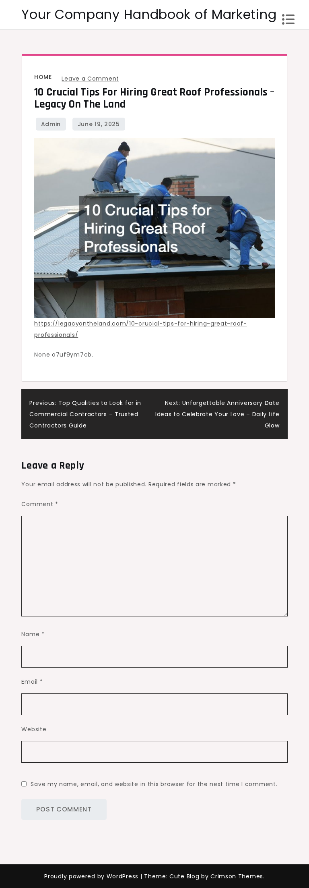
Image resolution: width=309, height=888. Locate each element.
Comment (39, 504)
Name (32, 634)
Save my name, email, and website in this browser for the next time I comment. (154, 784)
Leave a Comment (90, 79)
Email (32, 682)
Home (43, 77)
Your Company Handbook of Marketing (148, 14)
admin (51, 124)
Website (33, 729)
